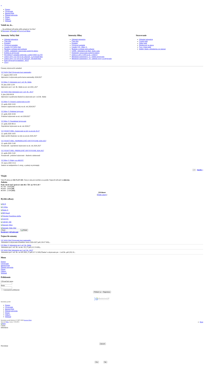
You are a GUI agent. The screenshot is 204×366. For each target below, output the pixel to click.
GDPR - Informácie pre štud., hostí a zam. (86, 51)
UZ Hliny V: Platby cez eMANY (12, 160)
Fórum (7, 17)
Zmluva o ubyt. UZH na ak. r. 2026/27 (85, 55)
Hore (201, 322)
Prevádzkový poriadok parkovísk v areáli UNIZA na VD (23, 55)
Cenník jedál (143, 41)
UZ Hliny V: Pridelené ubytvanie (12, 111)
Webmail (8, 21)
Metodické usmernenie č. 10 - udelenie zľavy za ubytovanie (92, 58)
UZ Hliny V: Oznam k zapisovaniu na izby (15, 102)
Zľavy (6, 62)
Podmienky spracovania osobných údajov (86, 53)
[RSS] (3, 324)
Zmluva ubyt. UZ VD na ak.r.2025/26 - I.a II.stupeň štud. (23, 57)
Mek (7, 322)
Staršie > (200, 170)
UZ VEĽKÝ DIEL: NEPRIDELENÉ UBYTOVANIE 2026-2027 (23, 141)
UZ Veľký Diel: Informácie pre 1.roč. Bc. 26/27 (17, 92)
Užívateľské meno (7, 281)
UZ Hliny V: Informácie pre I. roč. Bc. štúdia (16, 82)
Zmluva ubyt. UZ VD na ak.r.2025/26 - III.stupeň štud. (22, 58)
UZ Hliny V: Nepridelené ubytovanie (13, 121)
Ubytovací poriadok (11, 45)
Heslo (3, 285)
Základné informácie (11, 39)
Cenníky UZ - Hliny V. (79, 47)
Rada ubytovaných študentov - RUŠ (16, 60)
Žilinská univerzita (11, 15)
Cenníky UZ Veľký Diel (12, 47)
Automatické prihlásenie (11, 290)
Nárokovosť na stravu (146, 45)
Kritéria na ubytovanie (11, 53)
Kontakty (7, 43)
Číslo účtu (7, 41)
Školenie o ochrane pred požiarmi (15, 49)
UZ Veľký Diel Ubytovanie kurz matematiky (16, 72)
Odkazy (7, 19)
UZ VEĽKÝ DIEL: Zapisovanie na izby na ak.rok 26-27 (20, 131)
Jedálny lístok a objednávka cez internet (152, 49)
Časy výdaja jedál (145, 47)
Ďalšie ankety (102, 195)
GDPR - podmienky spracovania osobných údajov (21, 51)
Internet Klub (9, 13)
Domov (7, 9)
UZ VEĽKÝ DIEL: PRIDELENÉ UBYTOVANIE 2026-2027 (22, 151)
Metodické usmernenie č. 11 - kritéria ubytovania (88, 57)
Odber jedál (143, 43)
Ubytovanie (9, 11)
